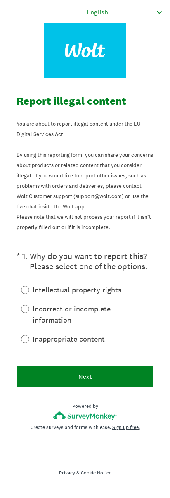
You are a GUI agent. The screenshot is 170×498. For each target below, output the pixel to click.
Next (85, 377)
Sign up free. (126, 427)
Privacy (67, 472)
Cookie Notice (96, 472)
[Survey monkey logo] (85, 415)
